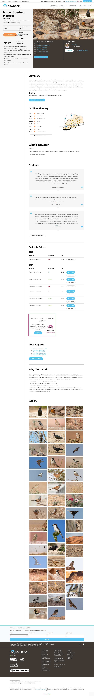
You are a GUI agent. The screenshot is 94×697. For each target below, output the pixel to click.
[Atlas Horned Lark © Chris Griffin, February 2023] (56, 600)
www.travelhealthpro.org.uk (41, 689)
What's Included (19, 35)
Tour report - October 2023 (42, 53)
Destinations (54, 6)
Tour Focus (63, 6)
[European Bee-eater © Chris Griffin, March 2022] (38, 463)
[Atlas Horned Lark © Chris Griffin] (38, 613)
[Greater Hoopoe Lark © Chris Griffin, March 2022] (38, 475)
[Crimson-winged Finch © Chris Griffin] (56, 424)
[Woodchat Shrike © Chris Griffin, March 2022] (56, 531)
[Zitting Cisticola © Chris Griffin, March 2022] (74, 526)
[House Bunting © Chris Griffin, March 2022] (56, 487)
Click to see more (41, 56)
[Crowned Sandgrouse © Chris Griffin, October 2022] (74, 551)
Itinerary (38, 43)
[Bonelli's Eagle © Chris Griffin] (74, 604)
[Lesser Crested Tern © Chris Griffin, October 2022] (38, 562)
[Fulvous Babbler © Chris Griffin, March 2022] (56, 475)
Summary (21, 30)
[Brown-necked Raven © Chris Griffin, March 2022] (56, 449)
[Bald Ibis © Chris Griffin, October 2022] (56, 549)
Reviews (21, 38)
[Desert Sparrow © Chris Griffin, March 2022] (38, 424)
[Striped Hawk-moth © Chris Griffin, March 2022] (74, 500)
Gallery (21, 49)
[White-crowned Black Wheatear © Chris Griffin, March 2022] (74, 513)
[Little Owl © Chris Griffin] (38, 538)
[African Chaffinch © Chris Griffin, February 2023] (74, 590)
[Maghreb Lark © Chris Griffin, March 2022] (38, 488)
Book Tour (71, 272)
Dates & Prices (19, 41)
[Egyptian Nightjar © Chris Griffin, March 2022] (74, 411)
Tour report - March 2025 (42, 47)
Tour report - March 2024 (42, 49)
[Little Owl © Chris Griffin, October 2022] (74, 564)
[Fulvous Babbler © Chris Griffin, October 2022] (56, 561)
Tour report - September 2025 (43, 45)
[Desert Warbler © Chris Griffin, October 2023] (74, 437)
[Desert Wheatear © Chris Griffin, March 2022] (74, 462)
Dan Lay (74, 44)
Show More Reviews (37, 235)
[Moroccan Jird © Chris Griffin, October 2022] (38, 575)
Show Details (71, 259)
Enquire (38, 332)
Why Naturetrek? (19, 46)
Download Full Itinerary (41, 136)
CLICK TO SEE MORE (36, 358)
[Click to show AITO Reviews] (13, 655)
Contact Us (87, 1)
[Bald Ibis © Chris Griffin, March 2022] (38, 412)
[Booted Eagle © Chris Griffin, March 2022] (74, 450)
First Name (32, 633)
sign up (47, 639)
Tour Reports (20, 43)
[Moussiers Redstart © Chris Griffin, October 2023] (56, 412)
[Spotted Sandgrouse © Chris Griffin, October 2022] (56, 587)
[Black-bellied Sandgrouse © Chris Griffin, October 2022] (38, 550)
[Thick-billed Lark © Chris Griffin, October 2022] (74, 424)
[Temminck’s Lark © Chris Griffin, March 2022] (56, 500)
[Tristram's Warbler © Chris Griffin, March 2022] (38, 500)
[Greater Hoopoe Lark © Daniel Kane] (38, 525)
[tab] (78, 1)
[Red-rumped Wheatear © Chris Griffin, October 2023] (56, 613)
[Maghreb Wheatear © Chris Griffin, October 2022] (56, 574)
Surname (49, 633)
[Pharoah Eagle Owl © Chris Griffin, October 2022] (74, 577)
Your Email (69, 633)
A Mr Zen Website (47, 694)
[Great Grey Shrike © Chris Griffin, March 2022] (74, 475)
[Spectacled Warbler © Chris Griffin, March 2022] (74, 487)
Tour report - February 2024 (42, 51)
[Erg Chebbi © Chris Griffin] (74, 538)
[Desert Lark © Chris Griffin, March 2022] (38, 450)
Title (11, 633)
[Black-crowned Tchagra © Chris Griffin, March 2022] (38, 437)
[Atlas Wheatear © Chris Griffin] (38, 601)
